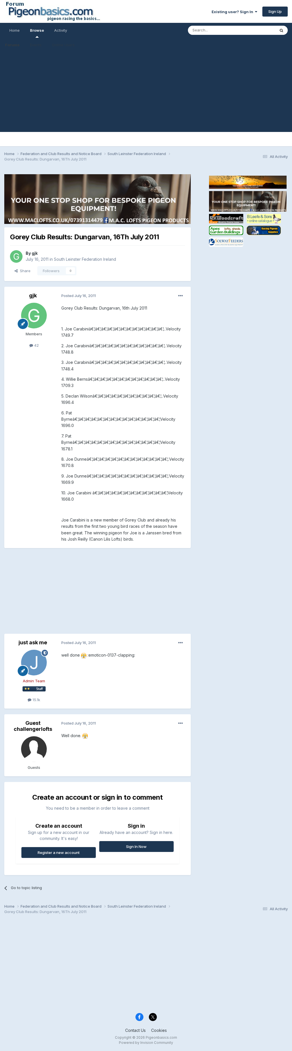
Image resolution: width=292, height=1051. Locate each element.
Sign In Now (136, 846)
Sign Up (275, 11)
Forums (12, 45)
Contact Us (135, 1030)
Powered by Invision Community (146, 1042)
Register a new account (59, 852)
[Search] (281, 30)
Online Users (63, 45)
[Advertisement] (146, 92)
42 (36, 345)
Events (36, 45)
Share (24, 270)
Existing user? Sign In (233, 11)
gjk (35, 253)
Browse (37, 30)
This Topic (258, 30)
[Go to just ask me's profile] (34, 662)
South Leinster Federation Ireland (85, 259)
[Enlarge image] (83, 655)
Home (14, 30)
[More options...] (180, 295)
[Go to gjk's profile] (16, 256)
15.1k (35, 699)
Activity (60, 30)
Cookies (159, 1030)
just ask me (33, 642)
